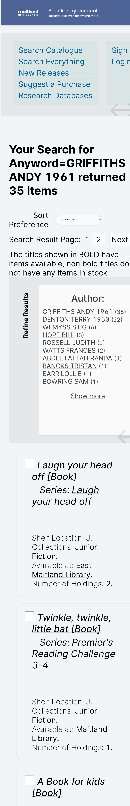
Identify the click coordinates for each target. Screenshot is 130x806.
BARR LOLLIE (62, 373)
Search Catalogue (51, 50)
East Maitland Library (62, 570)
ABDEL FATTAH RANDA (77, 358)
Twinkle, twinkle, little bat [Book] (71, 623)
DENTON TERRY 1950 (76, 319)
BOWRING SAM (65, 381)
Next (119, 239)
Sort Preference (28, 220)
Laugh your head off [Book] (72, 470)
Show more (88, 396)
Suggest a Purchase (54, 84)
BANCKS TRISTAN (70, 366)
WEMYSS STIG (65, 327)
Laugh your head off (65, 495)
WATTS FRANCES (69, 350)
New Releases (44, 72)
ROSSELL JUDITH (69, 342)
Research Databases (55, 95)
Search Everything (52, 61)
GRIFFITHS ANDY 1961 (78, 311)
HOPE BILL (59, 335)
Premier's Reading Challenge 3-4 (73, 653)
